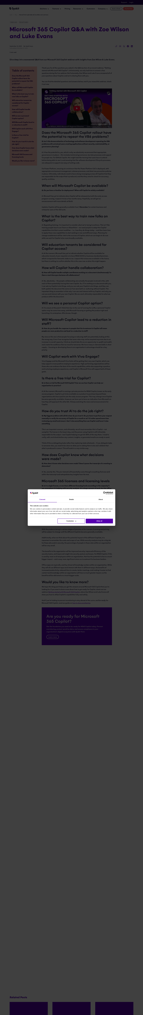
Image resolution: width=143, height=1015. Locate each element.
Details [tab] (71, 499)
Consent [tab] (42, 499)
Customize (70, 521)
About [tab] (101, 499)
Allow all (99, 521)
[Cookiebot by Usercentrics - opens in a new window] (104, 492)
